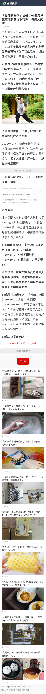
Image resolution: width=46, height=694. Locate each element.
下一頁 (23, 361)
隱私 (23, 690)
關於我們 (4, 690)
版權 (27, 690)
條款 (19, 690)
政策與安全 (13, 690)
